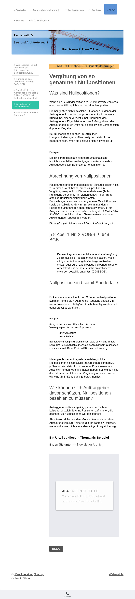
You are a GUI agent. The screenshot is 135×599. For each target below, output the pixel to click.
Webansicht (116, 574)
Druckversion (23, 574)
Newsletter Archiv (89, 444)
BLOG (56, 548)
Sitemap (39, 574)
